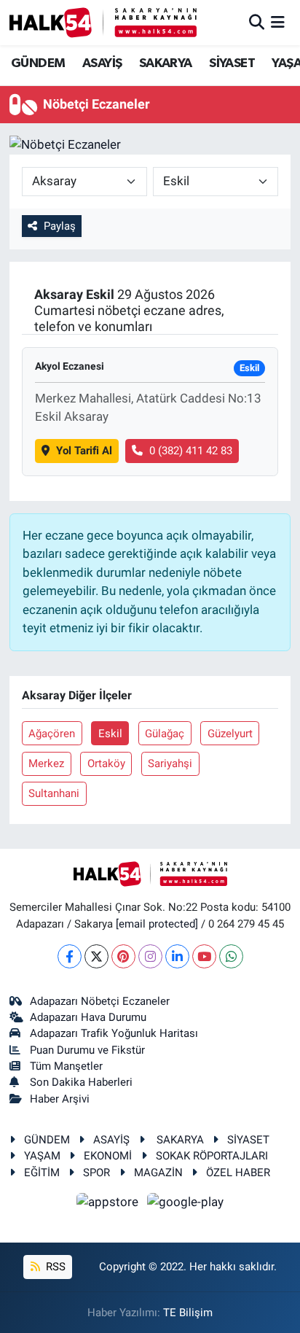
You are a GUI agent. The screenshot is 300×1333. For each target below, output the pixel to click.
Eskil (110, 733)
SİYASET (232, 63)
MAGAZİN (158, 1172)
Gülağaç (164, 733)
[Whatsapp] (231, 956)
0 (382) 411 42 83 (190, 450)
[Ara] (256, 22)
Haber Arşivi (60, 1098)
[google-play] (185, 1204)
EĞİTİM (42, 1172)
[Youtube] (204, 956)
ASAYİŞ (102, 63)
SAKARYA (165, 63)
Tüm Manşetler (66, 1066)
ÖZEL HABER (238, 1172)
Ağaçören (51, 733)
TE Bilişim (188, 1312)
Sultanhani (53, 793)
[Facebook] (70, 956)
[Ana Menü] (278, 22)
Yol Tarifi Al (84, 450)
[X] (96, 956)
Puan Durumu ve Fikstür (87, 1050)
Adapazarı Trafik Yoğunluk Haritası (114, 1033)
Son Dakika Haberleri (81, 1082)
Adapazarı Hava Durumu (88, 1017)
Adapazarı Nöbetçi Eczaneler (100, 1001)
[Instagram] (150, 956)
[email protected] (157, 923)
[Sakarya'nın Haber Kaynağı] (103, 22)
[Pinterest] (123, 956)
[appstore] (109, 1204)
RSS (54, 1266)
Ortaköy (106, 763)
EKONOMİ (108, 1155)
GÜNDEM (38, 63)
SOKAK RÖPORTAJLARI (212, 1155)
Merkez (46, 763)
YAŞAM (42, 1155)
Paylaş (60, 226)
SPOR (96, 1172)
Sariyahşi (170, 763)
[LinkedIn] (177, 956)
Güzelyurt (230, 733)
